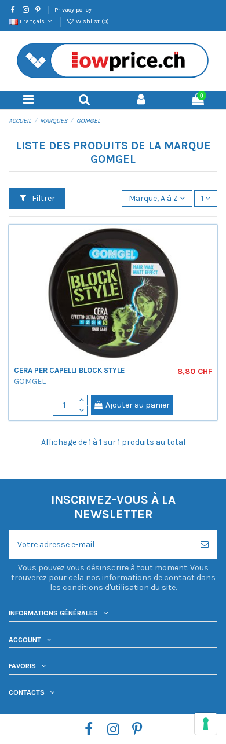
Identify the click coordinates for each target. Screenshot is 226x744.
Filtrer (42, 198)
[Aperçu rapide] (208, 261)
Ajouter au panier (137, 405)
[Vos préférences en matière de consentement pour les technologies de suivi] (206, 724)
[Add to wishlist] (208, 241)
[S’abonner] (204, 544)
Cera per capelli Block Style (69, 370)
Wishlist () (91, 21)
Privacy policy (73, 9)
